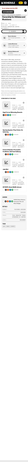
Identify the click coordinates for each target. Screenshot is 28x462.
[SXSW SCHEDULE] (8, 3)
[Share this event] (25, 31)
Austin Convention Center (10, 26)
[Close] (25, 10)
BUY (21, 2)
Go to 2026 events (8, 12)
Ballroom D (4, 28)
